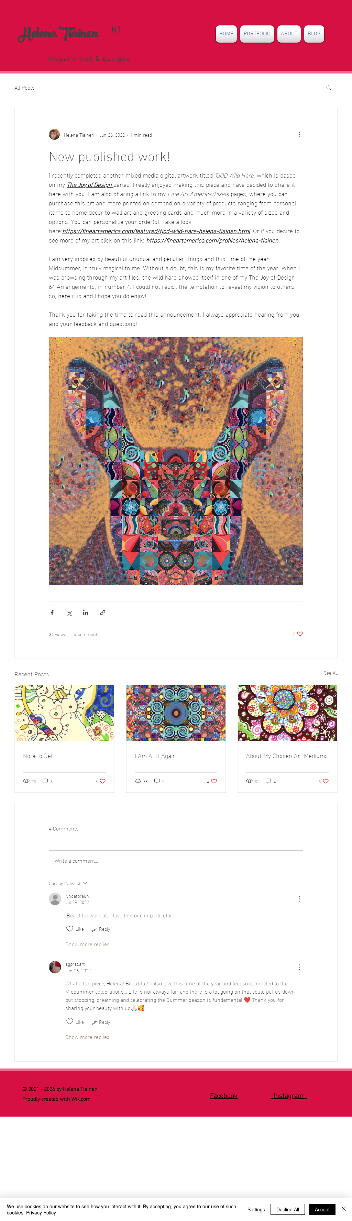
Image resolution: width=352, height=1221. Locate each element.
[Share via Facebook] (52, 612)
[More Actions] (299, 899)
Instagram (288, 1094)
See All (331, 673)
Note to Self (38, 755)
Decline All (287, 1209)
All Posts (24, 87)
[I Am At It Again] (176, 713)
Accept (322, 1209)
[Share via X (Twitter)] (69, 612)
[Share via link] (102, 612)
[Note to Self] (64, 713)
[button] (257, 34)
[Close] (344, 1209)
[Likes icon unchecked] (69, 929)
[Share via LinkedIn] (85, 612)
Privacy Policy (41, 1212)
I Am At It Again (155, 755)
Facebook (224, 1094)
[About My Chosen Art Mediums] (287, 713)
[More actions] (299, 134)
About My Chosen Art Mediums (287, 755)
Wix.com (81, 1098)
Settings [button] (256, 1209)
